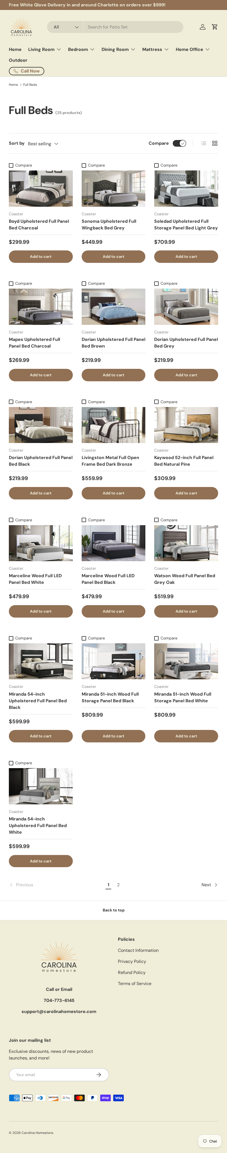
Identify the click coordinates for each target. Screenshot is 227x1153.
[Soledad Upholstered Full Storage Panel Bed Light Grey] (186, 188)
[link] (56, 885)
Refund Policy (132, 972)
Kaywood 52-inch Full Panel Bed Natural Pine (183, 461)
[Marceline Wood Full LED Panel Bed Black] (114, 543)
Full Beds (30, 84)
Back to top (114, 910)
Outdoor (18, 60)
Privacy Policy (132, 961)
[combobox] (115, 27)
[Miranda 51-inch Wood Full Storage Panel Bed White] (186, 661)
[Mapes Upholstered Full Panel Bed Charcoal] (41, 307)
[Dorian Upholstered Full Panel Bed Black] (41, 425)
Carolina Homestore (37, 1133)
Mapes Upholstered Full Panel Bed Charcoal (34, 342)
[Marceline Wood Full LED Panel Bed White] (41, 543)
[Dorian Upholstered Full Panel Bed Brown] (114, 307)
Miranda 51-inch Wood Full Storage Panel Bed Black (110, 697)
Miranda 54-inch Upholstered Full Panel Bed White (38, 825)
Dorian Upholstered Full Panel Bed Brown (113, 342)
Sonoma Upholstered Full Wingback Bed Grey (109, 224)
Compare (159, 143)
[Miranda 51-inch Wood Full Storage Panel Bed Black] (114, 661)
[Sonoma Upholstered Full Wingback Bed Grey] (114, 188)
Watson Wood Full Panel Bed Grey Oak (184, 579)
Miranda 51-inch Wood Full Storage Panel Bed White (182, 697)
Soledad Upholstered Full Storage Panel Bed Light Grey (186, 224)
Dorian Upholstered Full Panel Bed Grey (186, 342)
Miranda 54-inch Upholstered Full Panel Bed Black (38, 700)
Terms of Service (134, 983)
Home (15, 49)
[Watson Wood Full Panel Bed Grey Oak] (186, 543)
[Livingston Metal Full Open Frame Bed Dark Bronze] (114, 425)
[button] (215, 27)
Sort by (17, 143)
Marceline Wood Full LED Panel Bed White (35, 579)
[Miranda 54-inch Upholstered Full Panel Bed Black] (41, 661)
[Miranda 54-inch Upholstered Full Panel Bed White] (41, 786)
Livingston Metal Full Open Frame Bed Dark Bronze (110, 461)
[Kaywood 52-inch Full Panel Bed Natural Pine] (186, 425)
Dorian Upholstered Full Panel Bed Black (41, 461)
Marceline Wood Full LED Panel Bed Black (108, 579)
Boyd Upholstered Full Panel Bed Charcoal (39, 224)
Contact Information (138, 950)
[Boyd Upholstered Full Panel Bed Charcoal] (41, 188)
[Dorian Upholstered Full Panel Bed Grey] (186, 307)
